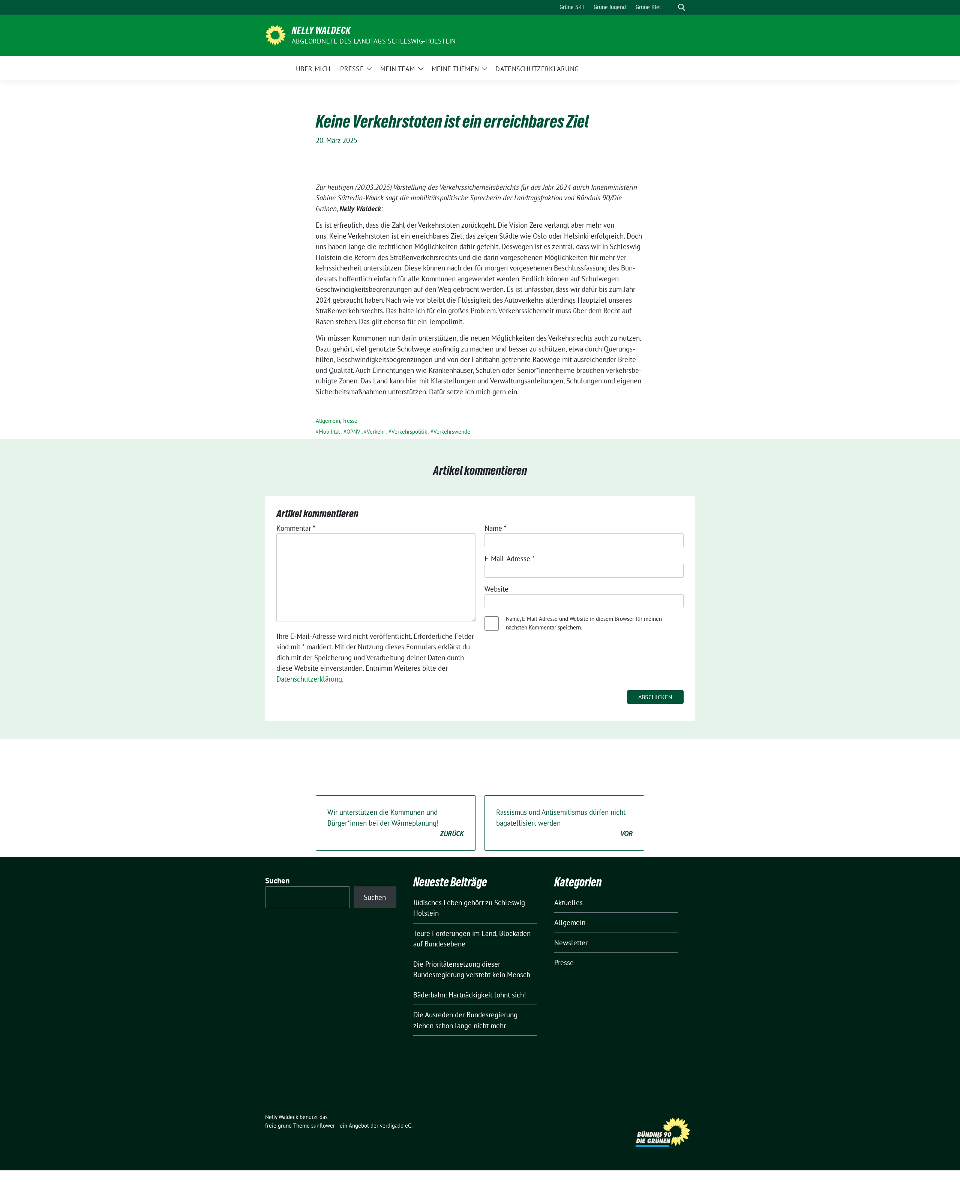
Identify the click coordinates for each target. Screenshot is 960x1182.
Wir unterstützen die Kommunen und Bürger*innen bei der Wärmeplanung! (395, 823)
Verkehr (376, 431)
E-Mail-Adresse (509, 558)
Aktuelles (568, 902)
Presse (349, 420)
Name (495, 528)
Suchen (277, 881)
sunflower (323, 1125)
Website (496, 588)
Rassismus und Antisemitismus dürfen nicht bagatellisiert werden (564, 823)
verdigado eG (395, 1125)
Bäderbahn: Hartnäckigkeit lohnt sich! (469, 994)
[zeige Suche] (681, 7)
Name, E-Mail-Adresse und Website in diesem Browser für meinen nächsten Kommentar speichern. (584, 623)
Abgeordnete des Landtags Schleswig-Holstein (374, 41)
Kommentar (295, 528)
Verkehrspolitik (409, 431)
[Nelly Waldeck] (275, 34)
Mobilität (329, 431)
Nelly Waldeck (321, 30)
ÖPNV (353, 431)
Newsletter (571, 942)
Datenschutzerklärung (309, 678)
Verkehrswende (452, 431)
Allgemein (328, 420)
